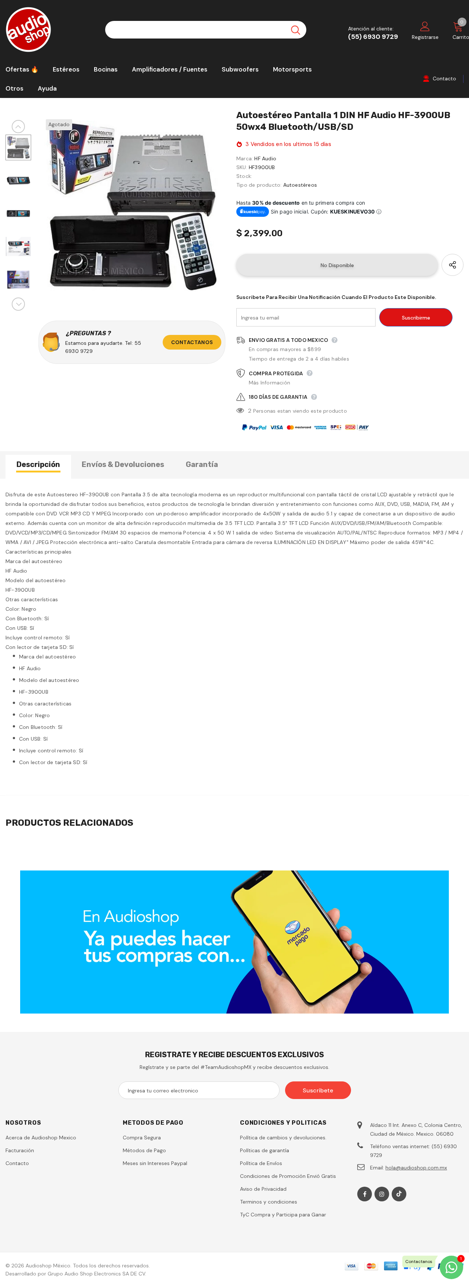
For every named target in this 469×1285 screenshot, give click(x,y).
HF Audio (265, 158)
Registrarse (425, 37)
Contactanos (192, 342)
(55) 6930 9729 (373, 36)
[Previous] (18, 126)
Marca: (244, 158)
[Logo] (49, 29)
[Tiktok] (399, 1194)
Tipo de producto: (258, 185)
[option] (131, 206)
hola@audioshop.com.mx (416, 1167)
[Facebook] (364, 1194)
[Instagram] (381, 1194)
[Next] (18, 304)
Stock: (244, 176)
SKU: (241, 167)
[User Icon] (425, 26)
